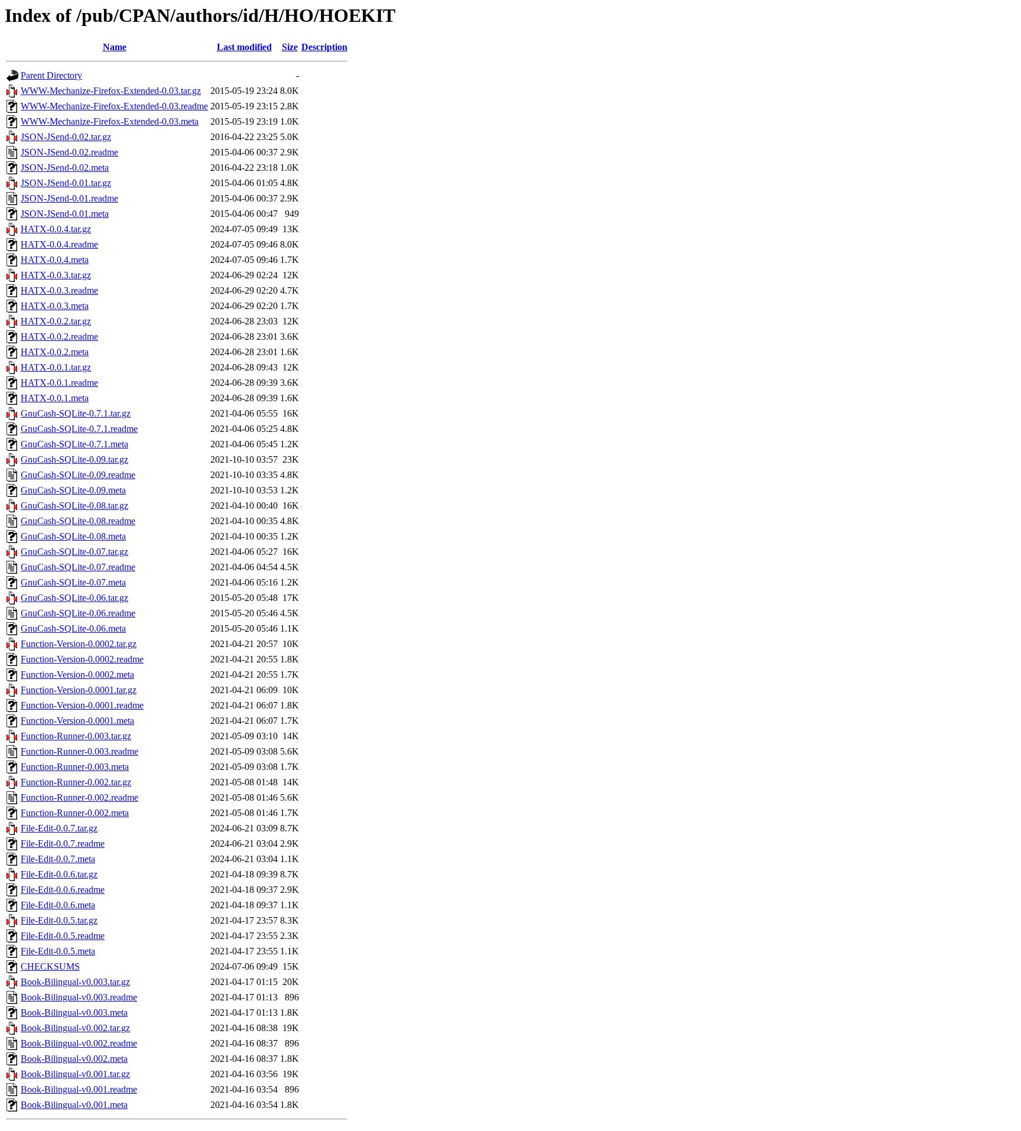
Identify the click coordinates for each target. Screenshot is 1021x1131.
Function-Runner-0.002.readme (79, 797)
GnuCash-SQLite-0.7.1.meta (74, 444)
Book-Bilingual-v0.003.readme (79, 997)
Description (324, 47)
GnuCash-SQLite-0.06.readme (78, 613)
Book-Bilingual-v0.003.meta (74, 1013)
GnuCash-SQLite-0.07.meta (73, 582)
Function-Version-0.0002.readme (82, 659)
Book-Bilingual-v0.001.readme (79, 1089)
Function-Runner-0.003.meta (75, 767)
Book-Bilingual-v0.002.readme (79, 1043)
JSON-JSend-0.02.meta (65, 167)
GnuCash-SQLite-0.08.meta (73, 536)
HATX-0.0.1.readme (59, 383)
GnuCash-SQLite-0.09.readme (78, 475)
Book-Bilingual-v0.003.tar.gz (75, 982)
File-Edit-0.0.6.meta (58, 905)
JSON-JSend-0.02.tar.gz (66, 137)
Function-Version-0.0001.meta (77, 721)
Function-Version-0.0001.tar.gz (78, 690)
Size (290, 47)
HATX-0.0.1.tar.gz (56, 367)
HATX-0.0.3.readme (59, 290)
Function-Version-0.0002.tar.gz (78, 644)
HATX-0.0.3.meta (55, 306)
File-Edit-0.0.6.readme (63, 890)
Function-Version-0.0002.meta (77, 675)
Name (114, 47)
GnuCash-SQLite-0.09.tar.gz (74, 459)
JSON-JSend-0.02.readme (69, 152)
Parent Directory (51, 75)
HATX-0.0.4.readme (59, 244)
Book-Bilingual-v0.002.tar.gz (75, 1028)
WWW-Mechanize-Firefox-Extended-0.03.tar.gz (111, 91)
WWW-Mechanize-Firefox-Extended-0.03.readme (114, 106)
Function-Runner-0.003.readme (79, 751)
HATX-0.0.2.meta (55, 352)
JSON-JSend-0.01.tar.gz (66, 183)
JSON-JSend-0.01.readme (69, 198)
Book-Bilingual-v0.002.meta (74, 1059)
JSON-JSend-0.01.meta (65, 214)
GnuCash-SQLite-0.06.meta (73, 628)
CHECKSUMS (50, 966)
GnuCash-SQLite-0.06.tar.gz (74, 598)
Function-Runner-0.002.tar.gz (76, 782)
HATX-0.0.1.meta (55, 398)
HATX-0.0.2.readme (59, 337)
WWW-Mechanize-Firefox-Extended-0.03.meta (110, 121)
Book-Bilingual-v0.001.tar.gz (75, 1074)
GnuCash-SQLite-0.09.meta (73, 490)
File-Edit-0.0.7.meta (58, 859)
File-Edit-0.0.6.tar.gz (59, 874)
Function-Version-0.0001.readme (82, 705)
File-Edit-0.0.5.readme (63, 936)
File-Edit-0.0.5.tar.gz (59, 920)
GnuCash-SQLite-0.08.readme (78, 521)
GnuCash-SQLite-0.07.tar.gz (74, 552)
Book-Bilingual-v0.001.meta (74, 1105)
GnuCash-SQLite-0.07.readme (78, 567)
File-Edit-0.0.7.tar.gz (59, 828)
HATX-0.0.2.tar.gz (56, 321)
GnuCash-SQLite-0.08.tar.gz (74, 505)
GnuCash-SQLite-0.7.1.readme (79, 429)
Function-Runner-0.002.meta (75, 813)
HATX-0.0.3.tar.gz (56, 275)
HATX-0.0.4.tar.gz (56, 229)
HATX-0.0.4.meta (55, 260)
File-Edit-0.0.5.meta (58, 951)
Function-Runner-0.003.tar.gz (76, 736)
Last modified (244, 47)
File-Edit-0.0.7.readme (63, 843)
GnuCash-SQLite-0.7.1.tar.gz (76, 413)
